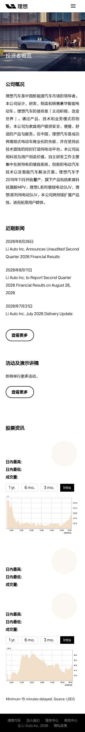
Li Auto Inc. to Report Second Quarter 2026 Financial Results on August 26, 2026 (38, 285)
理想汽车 (14, 720)
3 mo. (49, 487)
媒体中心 (52, 720)
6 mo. (30, 487)
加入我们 (33, 720)
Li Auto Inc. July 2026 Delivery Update (39, 313)
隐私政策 (60, 725)
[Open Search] (73, 6)
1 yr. (12, 487)
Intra (67, 487)
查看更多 (20, 335)
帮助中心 (70, 720)
